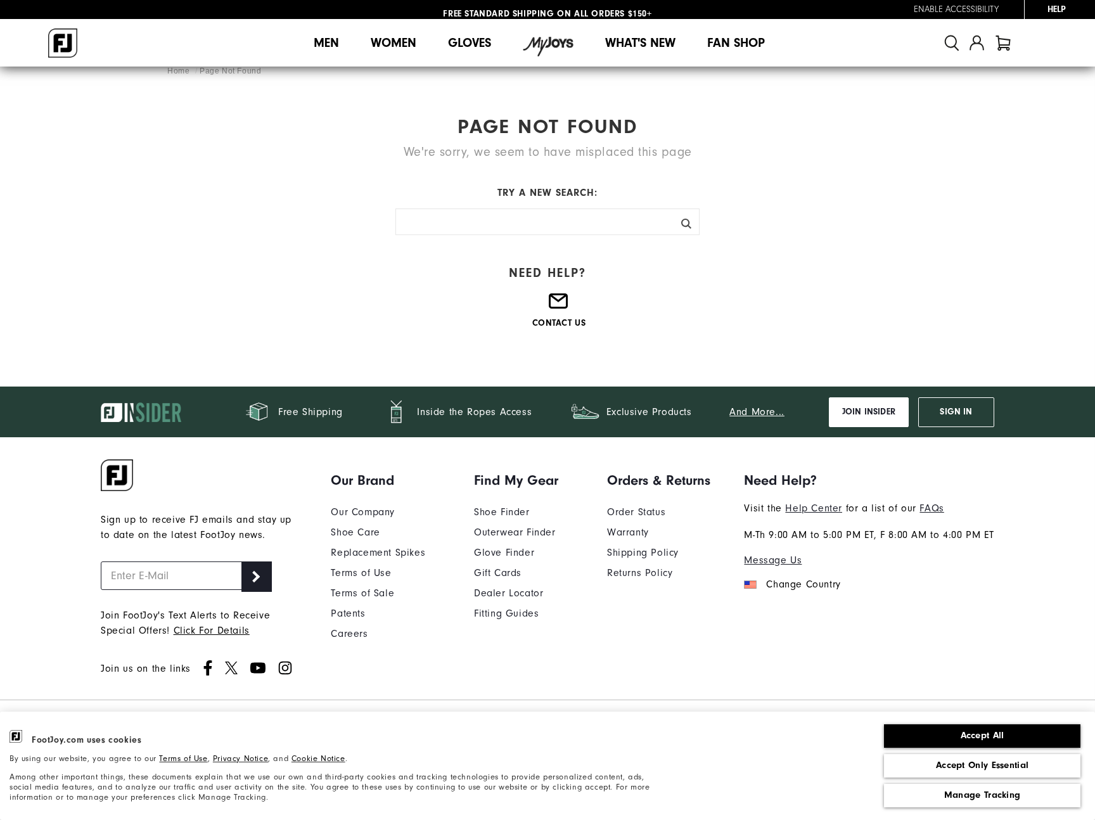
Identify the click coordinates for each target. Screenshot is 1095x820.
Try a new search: (547, 192)
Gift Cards (498, 573)
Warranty (628, 532)
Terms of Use (183, 758)
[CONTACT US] (559, 306)
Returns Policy (639, 573)
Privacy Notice (240, 758)
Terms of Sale (362, 593)
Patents (348, 613)
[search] (951, 43)
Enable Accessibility (956, 9)
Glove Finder (504, 552)
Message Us (773, 560)
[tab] (1003, 43)
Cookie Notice (318, 758)
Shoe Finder (502, 512)
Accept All (982, 735)
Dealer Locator (508, 593)
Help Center (813, 508)
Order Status (636, 512)
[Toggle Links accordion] (378, 480)
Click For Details (212, 630)
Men (326, 42)
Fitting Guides (506, 613)
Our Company (363, 512)
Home (179, 71)
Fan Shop (736, 42)
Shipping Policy (643, 552)
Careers (349, 633)
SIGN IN (956, 412)
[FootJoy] (62, 43)
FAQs (931, 508)
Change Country (803, 584)
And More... (756, 412)
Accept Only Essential (982, 765)
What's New (640, 42)
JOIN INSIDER (868, 412)
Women (393, 42)
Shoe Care (355, 532)
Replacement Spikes (378, 552)
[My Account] (976, 43)
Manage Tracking (982, 795)
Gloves (469, 42)
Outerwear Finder (515, 532)
